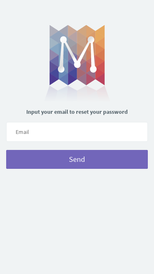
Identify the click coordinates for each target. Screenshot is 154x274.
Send (77, 159)
